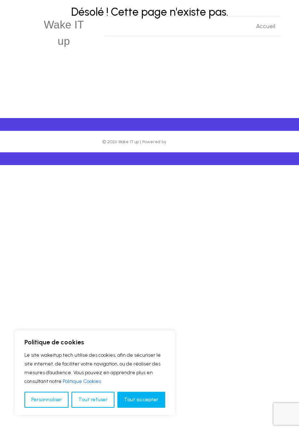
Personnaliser (46, 399)
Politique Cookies (82, 381)
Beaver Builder (182, 141)
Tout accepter (141, 399)
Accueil (265, 26)
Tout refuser (93, 399)
